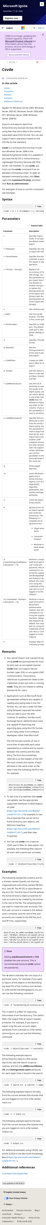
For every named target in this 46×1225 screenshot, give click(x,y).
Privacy (17, 1214)
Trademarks (7, 1221)
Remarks (8, 94)
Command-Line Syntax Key (15, 1173)
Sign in (41, 28)
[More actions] (41, 62)
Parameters (9, 91)
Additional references (13, 101)
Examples (8, 98)
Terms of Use (34, 1217)
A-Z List (12, 62)
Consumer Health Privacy (13, 1217)
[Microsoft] (23, 28)
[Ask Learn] (37, 62)
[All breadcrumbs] (4, 62)
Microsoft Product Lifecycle (19, 41)
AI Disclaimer (7, 1210)
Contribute (6, 1214)
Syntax (7, 88)
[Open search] (34, 28)
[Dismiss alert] (42, 4)
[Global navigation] (2, 28)
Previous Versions (24, 1210)
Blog (36, 1210)
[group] (23, 211)
